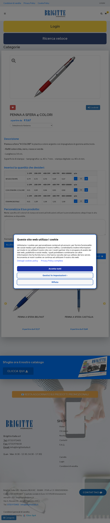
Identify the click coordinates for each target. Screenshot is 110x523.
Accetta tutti (55, 268)
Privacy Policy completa (52, 260)
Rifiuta (55, 282)
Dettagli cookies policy (27, 260)
